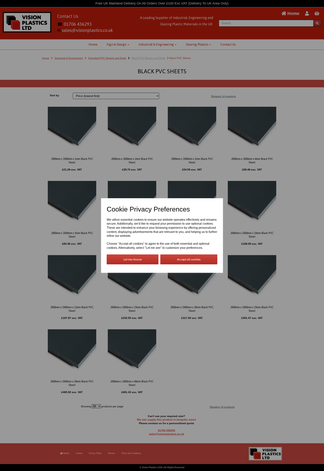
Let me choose (132, 259)
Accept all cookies (189, 259)
